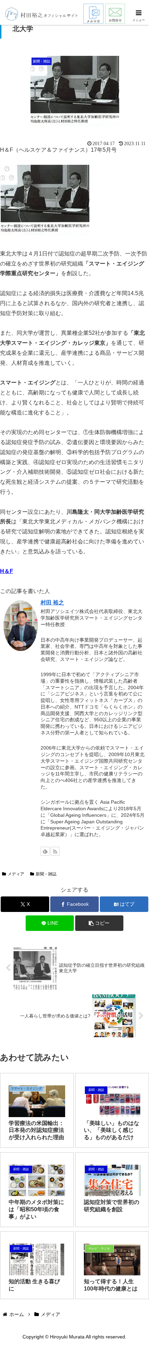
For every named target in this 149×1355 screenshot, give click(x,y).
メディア (16, 874)
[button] (99, 923)
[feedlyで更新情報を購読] (45, 851)
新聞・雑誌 (46, 874)
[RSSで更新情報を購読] (55, 851)
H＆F (6, 571)
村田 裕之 (52, 602)
